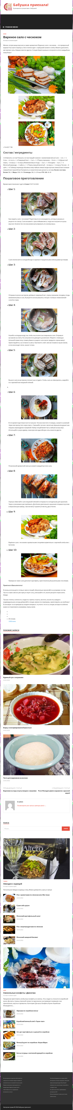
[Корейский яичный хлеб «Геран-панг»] (9, 1028)
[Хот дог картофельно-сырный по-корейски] (9, 1038)
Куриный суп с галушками (13, 677)
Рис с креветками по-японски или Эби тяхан (33, 895)
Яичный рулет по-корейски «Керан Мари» (32, 1042)
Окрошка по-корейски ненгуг (27, 1011)
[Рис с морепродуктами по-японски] (9, 933)
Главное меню (11, 27)
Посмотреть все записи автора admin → (31, 805)
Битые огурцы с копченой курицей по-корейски (35, 1053)
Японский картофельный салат (28, 916)
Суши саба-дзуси (23, 905)
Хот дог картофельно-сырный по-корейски (33, 1032)
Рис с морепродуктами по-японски (30, 927)
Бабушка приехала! (30, 4)
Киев (4, 33)
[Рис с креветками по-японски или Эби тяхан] (9, 901)
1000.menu (12, 621)
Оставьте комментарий (10, 40)
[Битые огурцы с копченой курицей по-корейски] (9, 1060)
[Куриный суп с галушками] (36, 675)
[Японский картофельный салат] (9, 923)
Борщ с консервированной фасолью (17, 728)
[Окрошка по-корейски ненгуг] (9, 1017)
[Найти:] (36, 828)
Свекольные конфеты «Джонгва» (19, 993)
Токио (5, 881)
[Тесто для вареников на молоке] (36, 776)
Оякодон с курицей (12, 884)
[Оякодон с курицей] (36, 879)
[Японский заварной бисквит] (9, 944)
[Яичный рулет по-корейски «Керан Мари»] (9, 1049)
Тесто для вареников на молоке (15, 778)
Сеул (4, 990)
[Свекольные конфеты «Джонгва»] (36, 989)
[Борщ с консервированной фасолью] (36, 725)
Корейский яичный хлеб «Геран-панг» (31, 1021)
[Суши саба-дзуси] (9, 912)
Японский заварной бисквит (27, 937)
